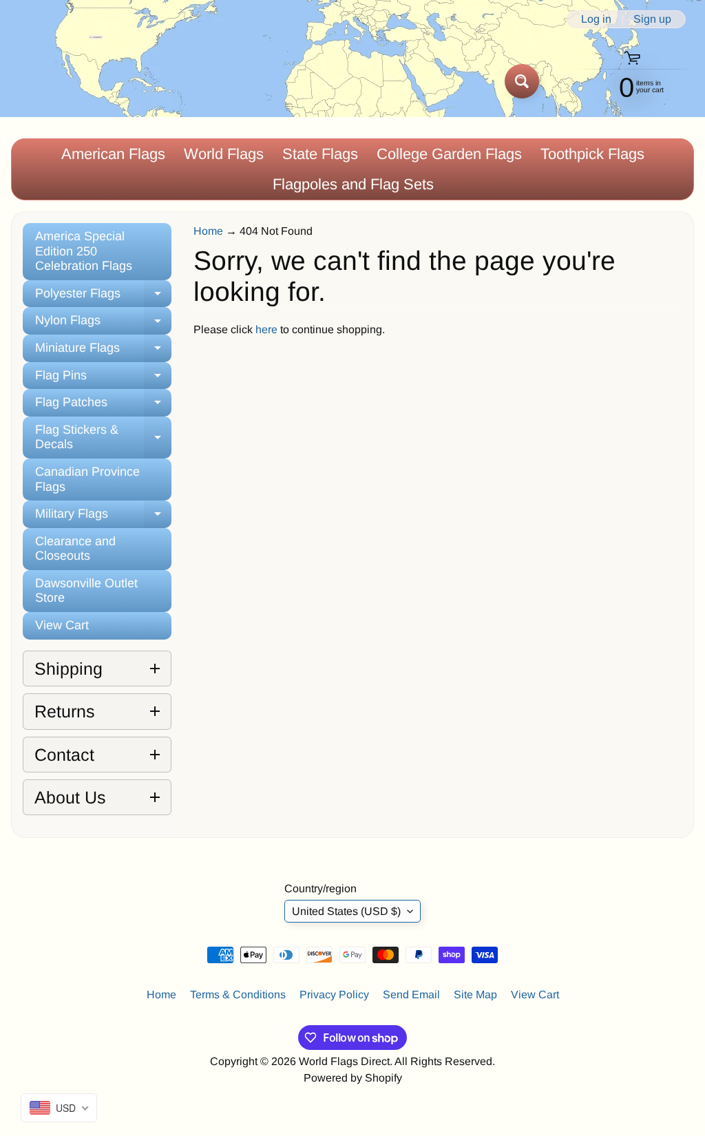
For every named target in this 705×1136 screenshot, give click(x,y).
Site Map (475, 994)
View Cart (62, 625)
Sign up (652, 19)
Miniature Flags (103, 351)
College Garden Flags (449, 153)
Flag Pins (103, 379)
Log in (596, 19)
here (266, 329)
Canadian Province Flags (87, 479)
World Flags (224, 153)
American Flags (113, 153)
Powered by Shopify (353, 1078)
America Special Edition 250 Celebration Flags (83, 251)
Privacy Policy (334, 994)
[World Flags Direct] (57, 80)
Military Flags (103, 517)
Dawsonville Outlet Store (86, 590)
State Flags (320, 153)
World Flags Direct (344, 1061)
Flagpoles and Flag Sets (353, 184)
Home (208, 231)
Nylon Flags (103, 324)
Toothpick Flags (592, 153)
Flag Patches (103, 406)
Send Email (411, 994)
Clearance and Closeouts (75, 548)
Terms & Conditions (238, 994)
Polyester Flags (103, 297)
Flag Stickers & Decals (103, 438)
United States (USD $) (346, 911)
